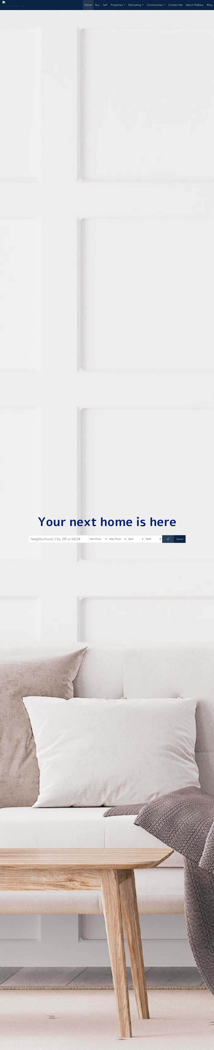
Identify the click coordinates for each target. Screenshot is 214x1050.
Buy (97, 5)
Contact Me (175, 5)
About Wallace (194, 5)
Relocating (136, 6)
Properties (118, 6)
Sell (105, 5)
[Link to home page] (16, 5)
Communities (156, 6)
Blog (209, 5)
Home (88, 5)
